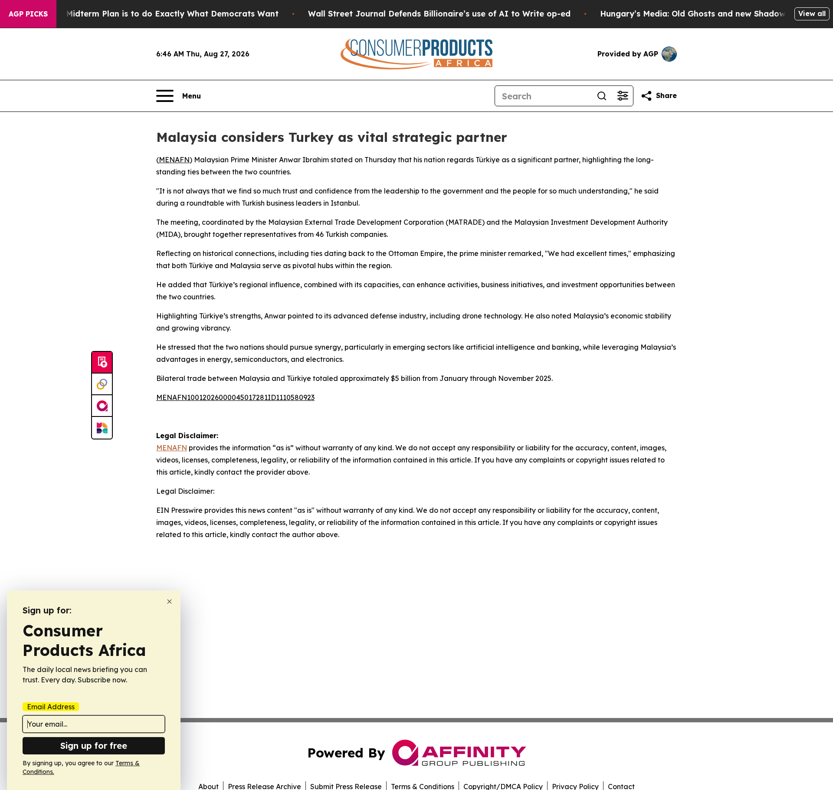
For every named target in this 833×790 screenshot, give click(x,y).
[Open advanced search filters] (622, 96)
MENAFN (174, 159)
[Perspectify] (102, 384)
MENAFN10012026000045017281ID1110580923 (235, 397)
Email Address (51, 706)
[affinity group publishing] (102, 406)
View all (812, 13)
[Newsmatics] (102, 428)
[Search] (601, 96)
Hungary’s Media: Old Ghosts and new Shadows (695, 14)
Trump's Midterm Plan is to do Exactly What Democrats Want (155, 14)
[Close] (169, 601)
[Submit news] (102, 363)
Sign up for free (93, 745)
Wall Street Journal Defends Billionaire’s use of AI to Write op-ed (439, 14)
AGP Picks (28, 14)
